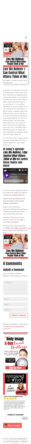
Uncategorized (7, 83)
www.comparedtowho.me (17, 195)
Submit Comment (19, 315)
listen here (15, 222)
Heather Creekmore (11, 80)
